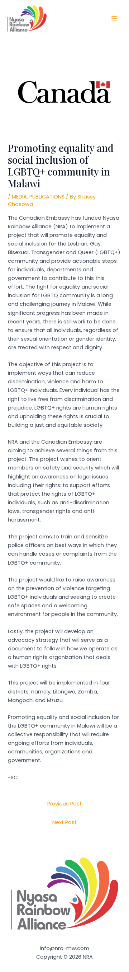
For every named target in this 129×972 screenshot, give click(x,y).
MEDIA (19, 196)
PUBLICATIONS (46, 196)
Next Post (64, 822)
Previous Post (64, 803)
